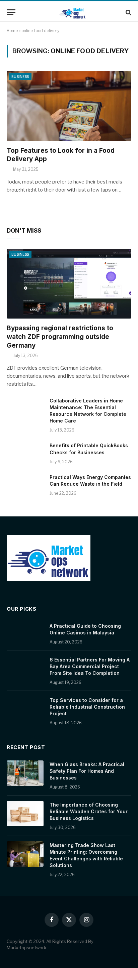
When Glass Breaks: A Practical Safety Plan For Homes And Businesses (87, 770)
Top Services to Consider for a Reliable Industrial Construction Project (87, 706)
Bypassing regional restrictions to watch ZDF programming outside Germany (60, 336)
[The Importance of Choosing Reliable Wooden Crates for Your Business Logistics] (25, 813)
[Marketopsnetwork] (72, 12)
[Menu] (11, 12)
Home (12, 30)
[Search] (127, 12)
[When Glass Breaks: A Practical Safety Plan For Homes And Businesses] (25, 773)
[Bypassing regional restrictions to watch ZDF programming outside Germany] (69, 284)
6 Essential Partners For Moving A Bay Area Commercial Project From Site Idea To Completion (90, 666)
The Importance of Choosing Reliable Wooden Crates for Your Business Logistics (89, 811)
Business (20, 77)
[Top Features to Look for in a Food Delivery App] (69, 106)
